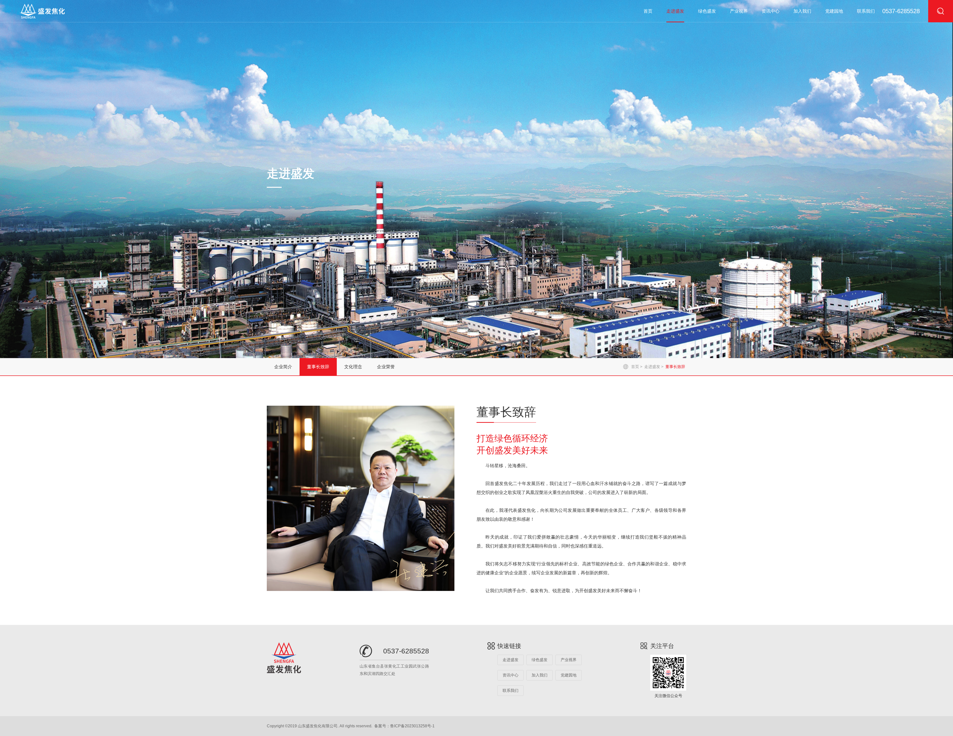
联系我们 (866, 11)
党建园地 (834, 11)
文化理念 (353, 366)
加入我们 (802, 11)
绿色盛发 (707, 11)
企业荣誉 (386, 366)
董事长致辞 (318, 366)
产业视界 (739, 11)
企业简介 (283, 366)
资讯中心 (771, 11)
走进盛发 (675, 11)
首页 (648, 11)
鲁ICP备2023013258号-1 (412, 726)
